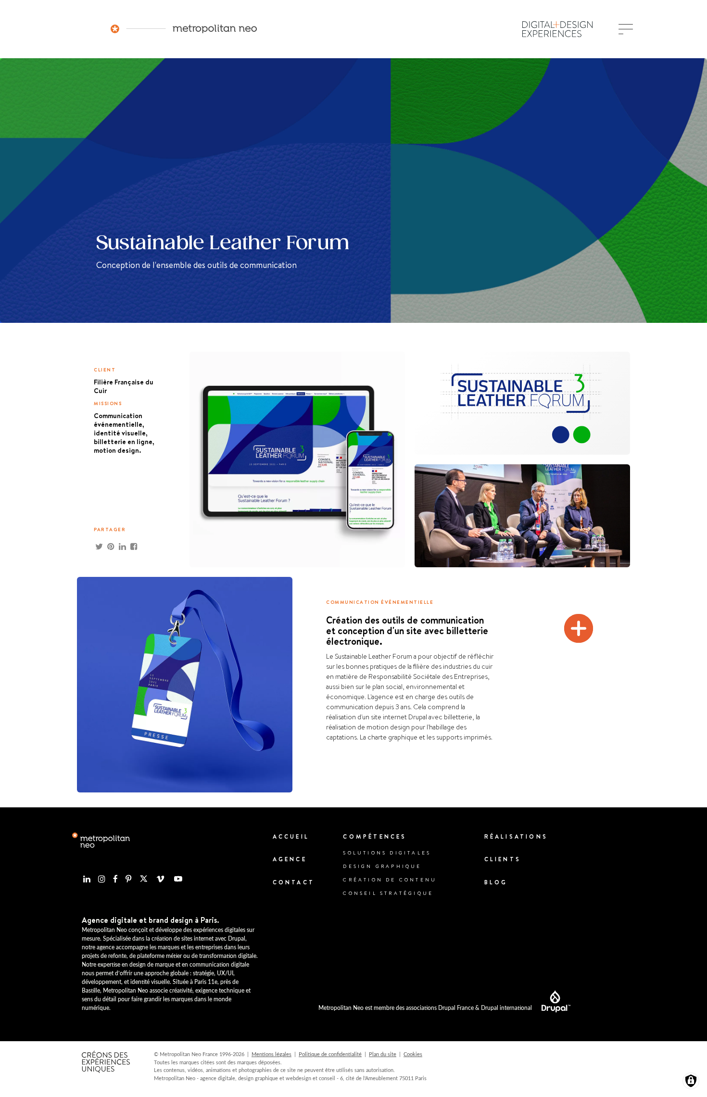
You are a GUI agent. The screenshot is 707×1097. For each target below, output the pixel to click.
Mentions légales (271, 1054)
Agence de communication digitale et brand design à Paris (184, 29)
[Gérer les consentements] (690, 1080)
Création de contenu (390, 879)
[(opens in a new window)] (551, 1001)
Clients (502, 859)
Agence (290, 859)
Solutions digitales (387, 852)
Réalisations (516, 836)
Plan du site (382, 1054)
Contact (294, 882)
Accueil (291, 836)
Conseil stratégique (388, 893)
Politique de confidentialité (330, 1054)
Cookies (413, 1054)
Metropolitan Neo (101, 840)
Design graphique (382, 866)
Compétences (374, 836)
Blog (496, 882)
